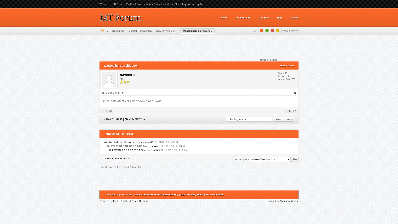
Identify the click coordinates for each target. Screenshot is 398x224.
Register (187, 4)
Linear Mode (287, 65)
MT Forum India (115, 30)
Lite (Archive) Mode (192, 194)
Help (279, 17)
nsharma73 (147, 142)
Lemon (277, 30)
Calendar (263, 17)
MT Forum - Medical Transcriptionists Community (148, 194)
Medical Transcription (140, 30)
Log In (199, 4)
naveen (126, 74)
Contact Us (112, 194)
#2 (295, 92)
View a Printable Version (117, 158)
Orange (261, 30)
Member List (243, 17)
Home (224, 17)
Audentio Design (289, 200)
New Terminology (165, 30)
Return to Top (294, 194)
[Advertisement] (199, 47)
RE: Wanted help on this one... (127, 150)
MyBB (116, 200)
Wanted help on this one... (120, 142)
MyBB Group (141, 200)
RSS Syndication (214, 194)
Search (294, 17)
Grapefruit (272, 30)
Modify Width (289, 30)
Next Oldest (114, 119)
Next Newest (134, 119)
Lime (267, 30)
